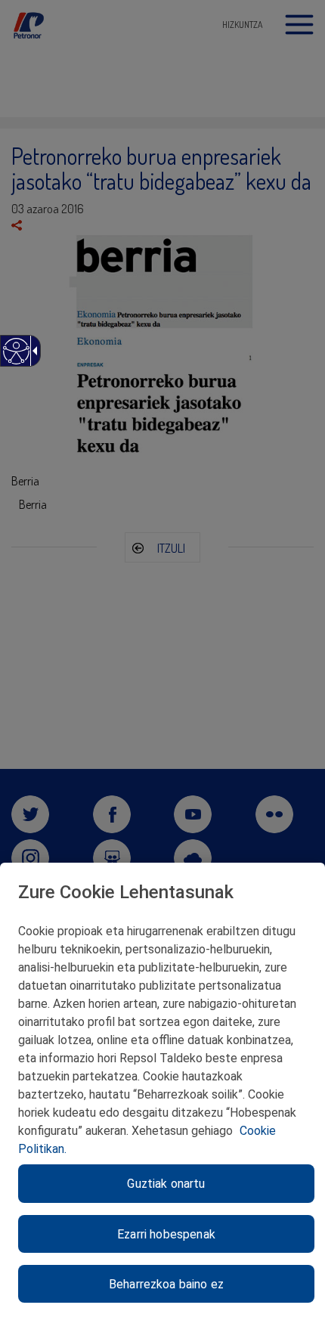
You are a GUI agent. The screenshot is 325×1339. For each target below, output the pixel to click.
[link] (15, 359)
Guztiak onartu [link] (166, 1183)
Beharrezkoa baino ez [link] (166, 1284)
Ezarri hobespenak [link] (166, 1234)
